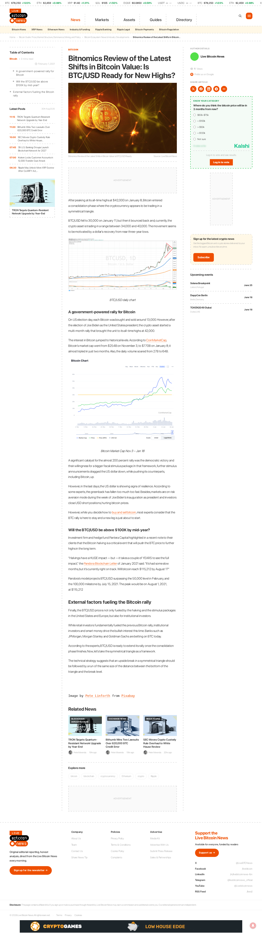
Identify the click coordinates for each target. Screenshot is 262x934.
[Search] (240, 16)
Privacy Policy (117, 838)
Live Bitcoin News (212, 56)
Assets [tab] (129, 19)
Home (12, 37)
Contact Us (77, 851)
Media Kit (155, 838)
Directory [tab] (184, 19)
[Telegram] (216, 89)
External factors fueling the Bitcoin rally (33, 93)
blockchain (89, 776)
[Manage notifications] (253, 925)
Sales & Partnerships (160, 857)
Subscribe (204, 257)
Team (74, 844)
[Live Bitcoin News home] (19, 16)
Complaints (116, 857)
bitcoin (74, 776)
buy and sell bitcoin (124, 512)
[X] (193, 89)
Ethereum (126, 776)
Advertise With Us (159, 844)
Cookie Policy (117, 851)
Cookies (78, 915)
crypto (141, 776)
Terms (59, 915)
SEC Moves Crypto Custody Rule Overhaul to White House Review (159, 743)
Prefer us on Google (202, 74)
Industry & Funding (80, 29)
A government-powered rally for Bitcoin (35, 73)
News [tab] (76, 19)
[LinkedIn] (209, 89)
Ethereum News (56, 29)
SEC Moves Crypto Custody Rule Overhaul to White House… (34, 139)
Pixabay (128, 696)
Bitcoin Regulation (169, 29)
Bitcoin (13, 58)
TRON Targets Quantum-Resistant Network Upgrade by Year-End (33, 118)
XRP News (36, 29)
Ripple (154, 776)
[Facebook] (201, 89)
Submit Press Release (161, 851)
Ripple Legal (123, 29)
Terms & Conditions (121, 844)
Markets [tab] (102, 19)
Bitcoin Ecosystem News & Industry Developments (106, 37)
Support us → (207, 852)
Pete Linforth (97, 696)
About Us (76, 838)
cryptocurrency (108, 776)
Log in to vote (221, 162)
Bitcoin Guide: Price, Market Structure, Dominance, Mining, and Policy (50, 37)
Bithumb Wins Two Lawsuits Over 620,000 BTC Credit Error (33, 129)
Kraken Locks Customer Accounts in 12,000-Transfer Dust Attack (35, 159)
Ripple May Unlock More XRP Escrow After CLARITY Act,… (36, 169)
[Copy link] (224, 89)
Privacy (68, 915)
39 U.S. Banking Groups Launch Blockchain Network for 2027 (33, 149)
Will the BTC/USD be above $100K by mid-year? (32, 83)
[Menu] (249, 16)
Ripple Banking (103, 29)
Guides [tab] (156, 19)
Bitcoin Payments (144, 29)
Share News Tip (79, 857)
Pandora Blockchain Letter (100, 563)
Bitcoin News (19, 29)
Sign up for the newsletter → (31, 870)
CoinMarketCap (156, 340)
